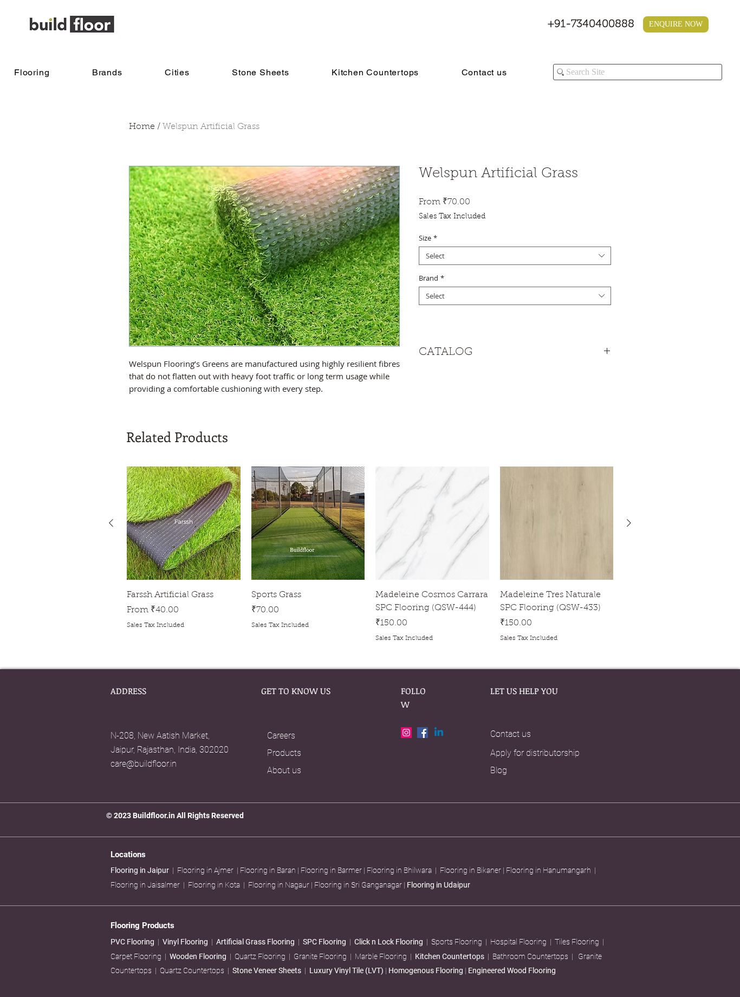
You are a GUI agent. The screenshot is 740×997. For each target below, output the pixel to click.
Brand (431, 278)
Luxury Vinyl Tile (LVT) (346, 970)
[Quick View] (184, 523)
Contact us (510, 734)
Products (284, 753)
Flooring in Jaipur (140, 870)
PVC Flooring (132, 941)
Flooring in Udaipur (438, 885)
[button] (45, 72)
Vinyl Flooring (185, 941)
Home (142, 126)
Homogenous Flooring (426, 970)
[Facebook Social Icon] (422, 732)
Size (428, 238)
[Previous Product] (111, 522)
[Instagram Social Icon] (406, 732)
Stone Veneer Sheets (266, 970)
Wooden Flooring (198, 956)
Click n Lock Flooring (388, 941)
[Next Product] (628, 522)
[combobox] (515, 256)
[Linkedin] (438, 732)
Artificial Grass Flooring (255, 941)
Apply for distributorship (535, 753)
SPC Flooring (324, 941)
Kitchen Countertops (449, 956)
